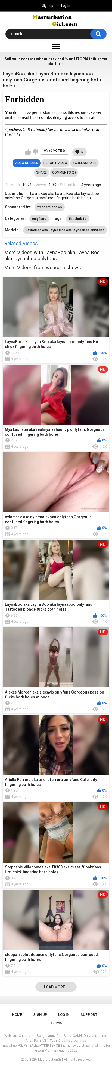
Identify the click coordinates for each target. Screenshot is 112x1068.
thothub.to (78, 219)
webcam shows (49, 207)
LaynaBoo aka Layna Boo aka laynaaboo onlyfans (65, 230)
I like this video (28, 152)
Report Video (55, 163)
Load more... (56, 987)
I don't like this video (35, 152)
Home (17, 1015)
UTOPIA (81, 59)
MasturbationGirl (50, 1059)
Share (41, 172)
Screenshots (85, 163)
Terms (56, 1023)
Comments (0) (64, 172)
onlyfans (39, 219)
